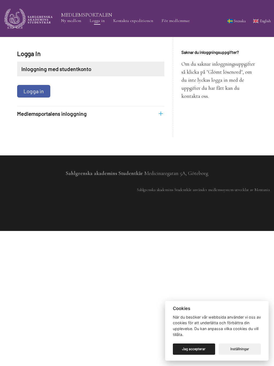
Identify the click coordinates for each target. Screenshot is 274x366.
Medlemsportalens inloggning (52, 113)
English (265, 21)
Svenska (239, 21)
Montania (262, 189)
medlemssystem (221, 189)
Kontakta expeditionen (133, 20)
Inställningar (239, 349)
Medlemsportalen (86, 15)
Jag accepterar (194, 349)
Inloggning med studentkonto (56, 69)
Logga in (97, 20)
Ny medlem (71, 20)
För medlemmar (176, 20)
